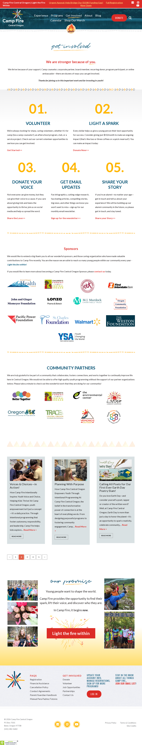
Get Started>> (14, 150)
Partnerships (69, 691)
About (88, 15)
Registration (36, 679)
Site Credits (131, 726)
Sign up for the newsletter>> (66, 218)
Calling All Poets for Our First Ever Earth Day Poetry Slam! (115, 487)
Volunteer (67, 683)
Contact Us (68, 695)
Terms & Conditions (128, 723)
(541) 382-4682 (10, 729)
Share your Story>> (105, 218)
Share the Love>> (16, 218)
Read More (16, 536)
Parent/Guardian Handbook (43, 695)
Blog (98, 15)
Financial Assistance (39, 683)
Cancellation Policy (39, 687)
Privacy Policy (110, 723)
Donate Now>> (81, 150)
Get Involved (74, 15)
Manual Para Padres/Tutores (43, 699)
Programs (57, 15)
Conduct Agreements (40, 691)
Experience (41, 15)
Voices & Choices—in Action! (23, 485)
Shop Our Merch (74, 20)
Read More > (30, 529)
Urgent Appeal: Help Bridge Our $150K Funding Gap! (76, 2)
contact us (99, 271)
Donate (119, 18)
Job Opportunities (71, 687)
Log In (94, 694)
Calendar (56, 20)
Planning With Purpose (69, 484)
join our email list (125, 683)
